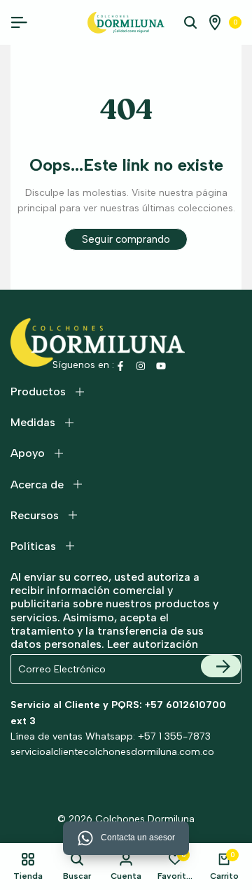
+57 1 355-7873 (174, 736)
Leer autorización (152, 644)
